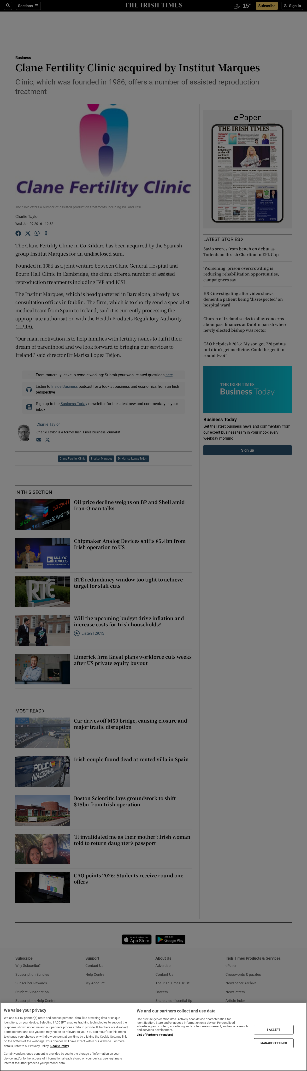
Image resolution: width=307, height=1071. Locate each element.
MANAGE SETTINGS (273, 1043)
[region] (153, 1037)
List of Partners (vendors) (155, 1034)
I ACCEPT (273, 1029)
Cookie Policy (59, 1046)
